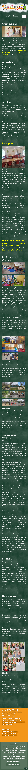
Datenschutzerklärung (8, 758)
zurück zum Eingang (12, 16)
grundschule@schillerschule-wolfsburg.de (13, 723)
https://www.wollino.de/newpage (12, 250)
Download (11, 243)
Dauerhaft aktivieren (13, 764)
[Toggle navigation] (24, 16)
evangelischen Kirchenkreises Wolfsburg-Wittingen (14, 52)
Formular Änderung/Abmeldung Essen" (14, 244)
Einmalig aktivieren (13, 761)
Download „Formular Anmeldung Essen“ (13, 241)
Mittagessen (8, 143)
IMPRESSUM (6, 730)
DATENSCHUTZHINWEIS (9, 732)
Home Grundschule (9, 734)
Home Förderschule (9, 735)
